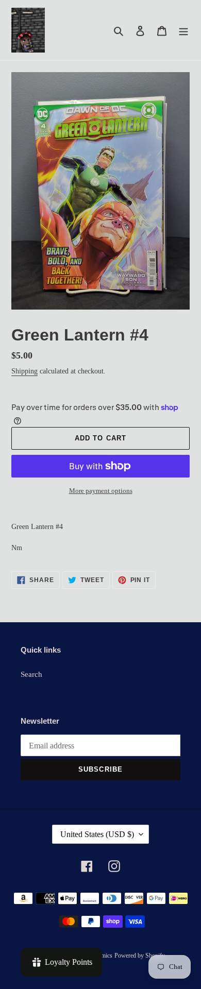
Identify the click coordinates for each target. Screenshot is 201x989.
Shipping (24, 371)
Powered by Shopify (139, 955)
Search (31, 674)
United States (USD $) (97, 834)
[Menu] (183, 30)
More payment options (100, 490)
